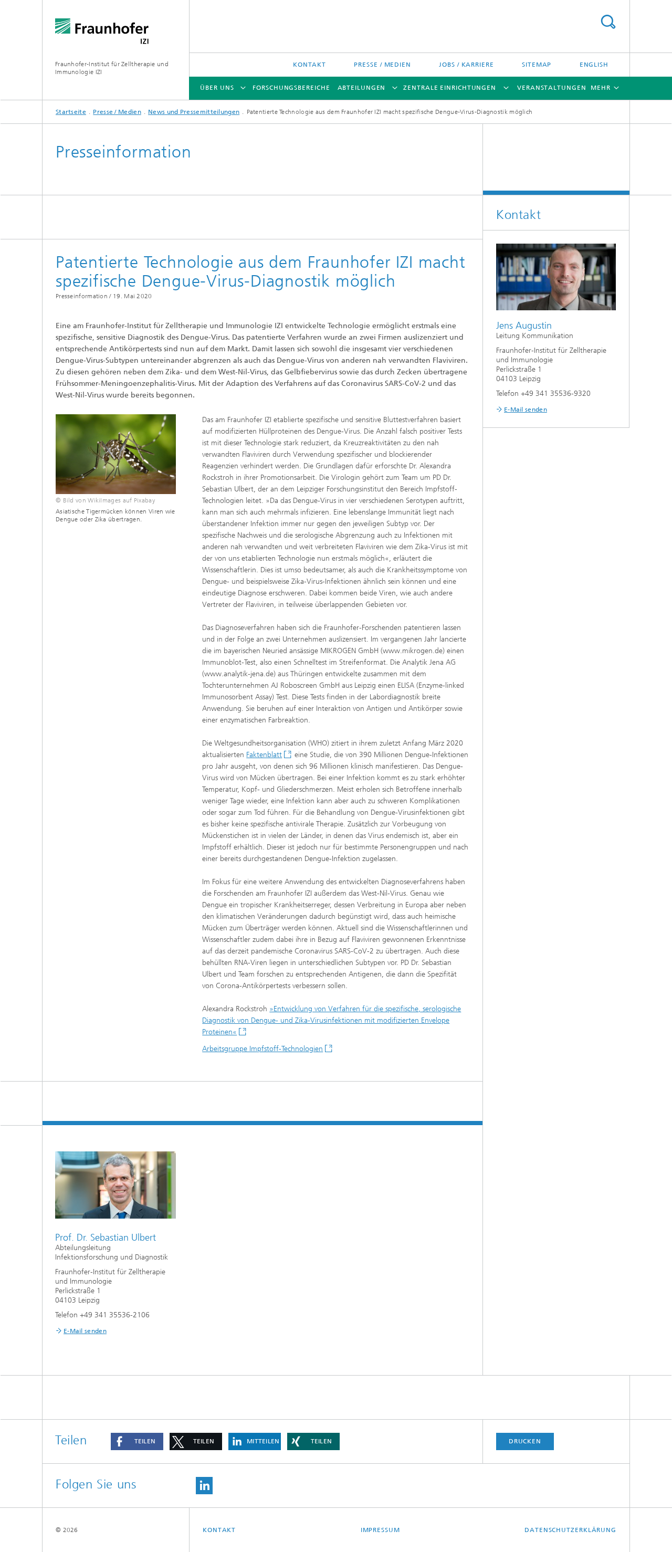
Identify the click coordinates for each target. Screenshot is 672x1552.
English (594, 64)
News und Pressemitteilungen (193, 112)
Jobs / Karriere (466, 64)
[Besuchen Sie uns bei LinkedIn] (204, 1485)
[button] (137, 1441)
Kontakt (309, 64)
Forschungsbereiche (291, 87)
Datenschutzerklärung (570, 1530)
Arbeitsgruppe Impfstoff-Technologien (262, 1048)
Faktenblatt (264, 754)
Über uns (217, 87)
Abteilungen (362, 87)
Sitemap (536, 64)
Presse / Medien (382, 64)
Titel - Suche (608, 21)
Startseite (71, 112)
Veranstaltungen (551, 87)
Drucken (525, 1441)
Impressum (380, 1530)
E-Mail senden (85, 1331)
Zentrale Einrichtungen (449, 87)
